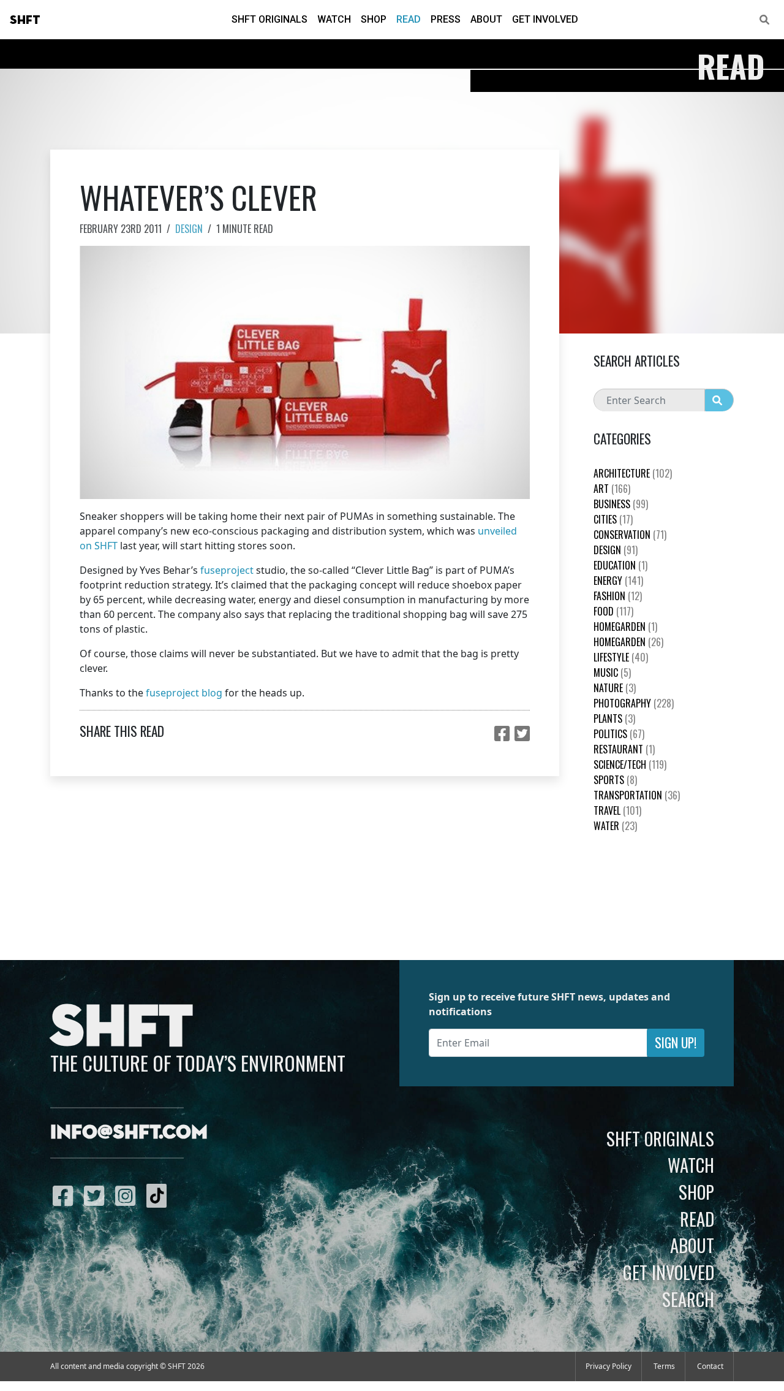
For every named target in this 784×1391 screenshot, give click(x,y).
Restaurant (624, 749)
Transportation (637, 795)
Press (446, 19)
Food (613, 611)
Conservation (630, 534)
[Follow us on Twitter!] (97, 1195)
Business (621, 504)
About (486, 19)
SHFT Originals (269, 19)
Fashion (618, 596)
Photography (634, 703)
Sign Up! (675, 1042)
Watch (334, 19)
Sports (615, 779)
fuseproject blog (184, 692)
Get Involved (545, 19)
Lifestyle (621, 657)
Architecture (633, 473)
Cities (613, 519)
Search (688, 1299)
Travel (617, 810)
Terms (664, 1366)
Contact (710, 1366)
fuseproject (227, 570)
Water (615, 825)
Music (612, 672)
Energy (618, 580)
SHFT (25, 20)
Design (189, 228)
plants (614, 718)
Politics (619, 733)
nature (615, 687)
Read (408, 19)
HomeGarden (625, 626)
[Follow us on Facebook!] (66, 1195)
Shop (373, 19)
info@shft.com (129, 1133)
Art (612, 488)
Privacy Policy (608, 1366)
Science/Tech (630, 764)
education (620, 565)
